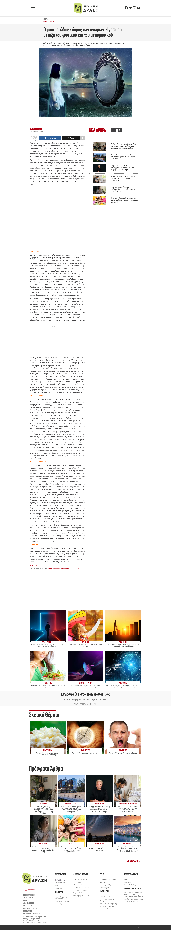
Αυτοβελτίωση (123, 804)
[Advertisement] (57, 219)
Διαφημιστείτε (28, 903)
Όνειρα (45, 19)
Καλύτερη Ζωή (43, 804)
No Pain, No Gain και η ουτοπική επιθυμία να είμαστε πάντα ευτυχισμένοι (123, 178)
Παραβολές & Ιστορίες (81, 888)
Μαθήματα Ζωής (79, 885)
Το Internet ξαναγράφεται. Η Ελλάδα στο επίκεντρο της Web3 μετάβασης (85, 686)
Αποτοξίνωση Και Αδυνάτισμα (61, 897)
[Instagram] (134, 7)
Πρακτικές (58, 888)
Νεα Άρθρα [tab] (97, 131)
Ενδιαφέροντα (48, 21)
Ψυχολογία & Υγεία (71, 804)
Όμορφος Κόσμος (80, 874)
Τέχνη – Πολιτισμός (80, 893)
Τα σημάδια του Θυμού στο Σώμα (123, 753)
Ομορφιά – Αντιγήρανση (108, 904)
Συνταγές (58, 904)
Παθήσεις (103, 882)
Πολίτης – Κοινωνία (80, 890)
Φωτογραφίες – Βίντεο (81, 896)
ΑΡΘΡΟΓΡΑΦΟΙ (28, 898)
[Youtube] (138, 7)
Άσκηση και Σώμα (106, 897)
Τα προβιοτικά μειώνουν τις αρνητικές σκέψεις (48, 754)
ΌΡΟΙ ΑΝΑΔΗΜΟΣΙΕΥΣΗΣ (31, 914)
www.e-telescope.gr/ (38, 565)
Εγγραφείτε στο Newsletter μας (85, 694)
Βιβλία (71, 844)
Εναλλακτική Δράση (36, 132)
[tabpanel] (113, 172)
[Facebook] (126, 7)
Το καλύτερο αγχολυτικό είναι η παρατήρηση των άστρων (99, 848)
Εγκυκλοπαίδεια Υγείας (108, 879)
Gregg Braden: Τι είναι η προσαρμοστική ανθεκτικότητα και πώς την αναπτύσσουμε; (124, 167)
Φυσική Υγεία (104, 888)
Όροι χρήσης (27, 906)
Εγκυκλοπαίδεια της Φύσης (107, 900)
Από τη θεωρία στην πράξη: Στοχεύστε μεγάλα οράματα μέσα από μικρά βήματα (123, 645)
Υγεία (102, 874)
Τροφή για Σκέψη (130, 885)
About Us (26, 900)
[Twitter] (130, 7)
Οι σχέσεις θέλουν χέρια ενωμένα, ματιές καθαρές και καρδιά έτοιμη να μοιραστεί (124, 200)
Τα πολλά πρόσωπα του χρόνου (85, 753)
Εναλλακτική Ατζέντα (132, 889)
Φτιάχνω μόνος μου (107, 906)
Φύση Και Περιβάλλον (107, 909)
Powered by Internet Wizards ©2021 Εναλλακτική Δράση (125, 927)
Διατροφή (59, 892)
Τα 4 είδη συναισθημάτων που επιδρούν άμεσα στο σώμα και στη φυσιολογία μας (123, 189)
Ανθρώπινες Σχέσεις (80, 879)
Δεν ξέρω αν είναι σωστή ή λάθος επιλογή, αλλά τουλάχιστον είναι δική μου (48, 645)
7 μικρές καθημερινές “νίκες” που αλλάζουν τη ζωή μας (85, 645)
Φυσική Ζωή (104, 891)
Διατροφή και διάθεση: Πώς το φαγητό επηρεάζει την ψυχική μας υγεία (48, 686)
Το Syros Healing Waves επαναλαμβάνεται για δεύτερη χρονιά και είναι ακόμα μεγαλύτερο (127, 849)
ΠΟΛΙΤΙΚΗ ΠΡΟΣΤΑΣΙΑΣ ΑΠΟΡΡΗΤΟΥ (85, 704)
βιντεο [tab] (116, 131)
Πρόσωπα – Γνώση (131, 874)
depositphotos (29, 895)
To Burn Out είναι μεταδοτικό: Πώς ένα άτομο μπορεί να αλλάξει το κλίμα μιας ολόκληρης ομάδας (123, 146)
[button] (33, 8)
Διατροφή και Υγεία (62, 901)
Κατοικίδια (77, 882)
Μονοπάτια (59, 885)
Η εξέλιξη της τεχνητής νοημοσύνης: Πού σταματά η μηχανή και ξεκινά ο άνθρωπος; (123, 686)
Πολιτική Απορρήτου (30, 908)
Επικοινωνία (28, 911)
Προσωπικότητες (130, 882)
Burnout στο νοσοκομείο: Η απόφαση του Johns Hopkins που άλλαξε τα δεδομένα (124, 157)
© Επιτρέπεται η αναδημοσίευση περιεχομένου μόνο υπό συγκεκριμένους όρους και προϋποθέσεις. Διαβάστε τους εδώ (35, 919)
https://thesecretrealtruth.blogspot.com (63, 569)
